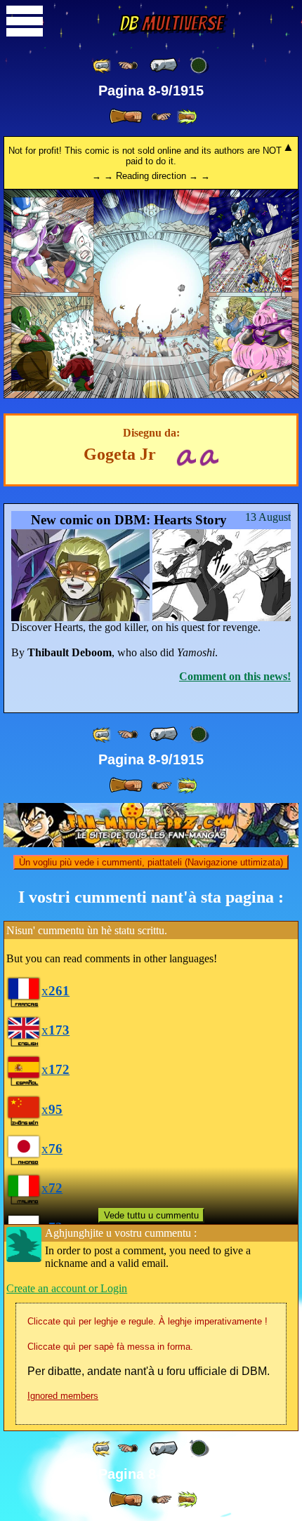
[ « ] (164, 65)
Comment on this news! (235, 676)
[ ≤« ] (127, 65)
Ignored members (62, 1395)
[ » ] (126, 116)
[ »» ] (186, 117)
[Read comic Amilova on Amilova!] (209, 456)
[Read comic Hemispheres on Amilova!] (186, 456)
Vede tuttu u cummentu (151, 1215)
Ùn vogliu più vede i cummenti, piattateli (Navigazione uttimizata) (151, 862)
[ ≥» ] (161, 117)
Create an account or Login (66, 1288)
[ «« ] (102, 65)
